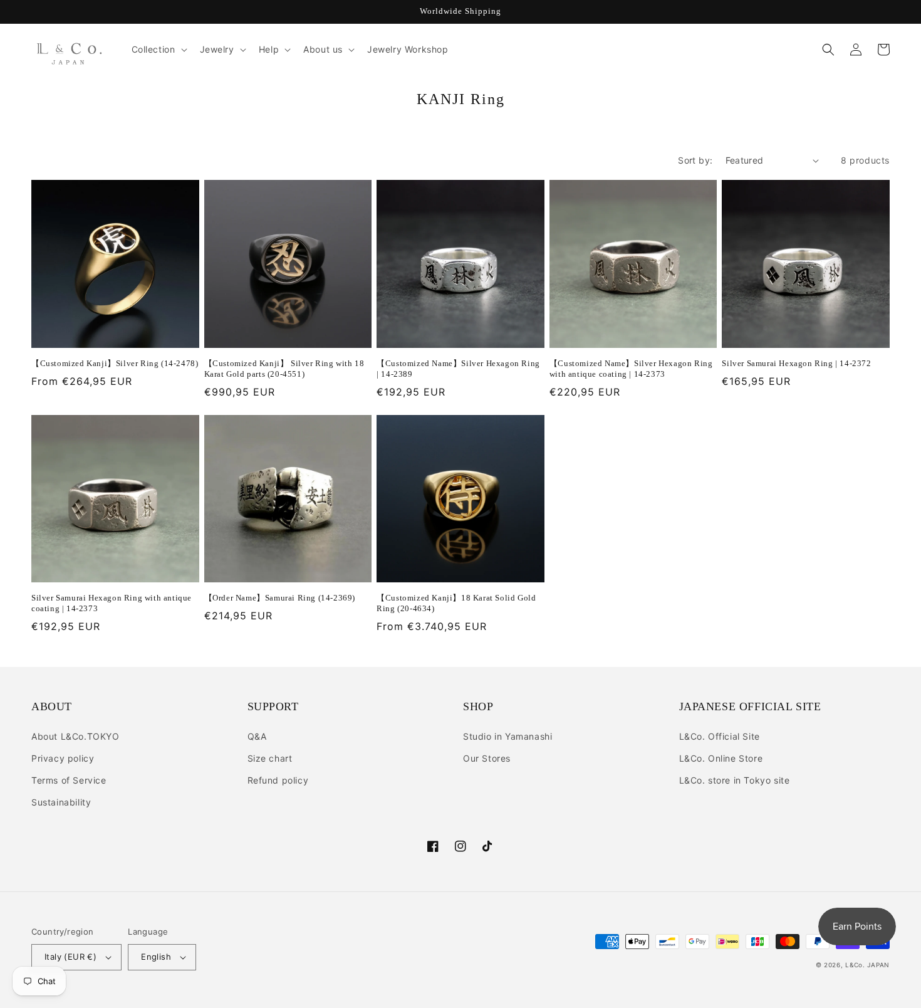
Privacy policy (62, 758)
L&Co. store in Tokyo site (734, 780)
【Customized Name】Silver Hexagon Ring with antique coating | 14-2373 (631, 369)
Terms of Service (69, 780)
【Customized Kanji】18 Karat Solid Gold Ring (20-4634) (456, 603)
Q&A (257, 736)
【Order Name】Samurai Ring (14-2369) (279, 597)
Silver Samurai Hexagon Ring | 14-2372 (796, 363)
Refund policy (278, 780)
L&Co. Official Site (719, 736)
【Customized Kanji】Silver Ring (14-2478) (114, 363)
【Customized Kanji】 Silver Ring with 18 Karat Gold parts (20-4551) (284, 369)
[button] (158, 49)
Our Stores (487, 758)
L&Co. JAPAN (867, 965)
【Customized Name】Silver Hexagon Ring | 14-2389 (458, 369)
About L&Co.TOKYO (75, 736)
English (156, 957)
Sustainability (61, 802)
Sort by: (695, 160)
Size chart (270, 758)
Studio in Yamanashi (507, 736)
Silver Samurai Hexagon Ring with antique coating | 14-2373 (111, 603)
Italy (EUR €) (70, 957)
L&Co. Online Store (721, 758)
